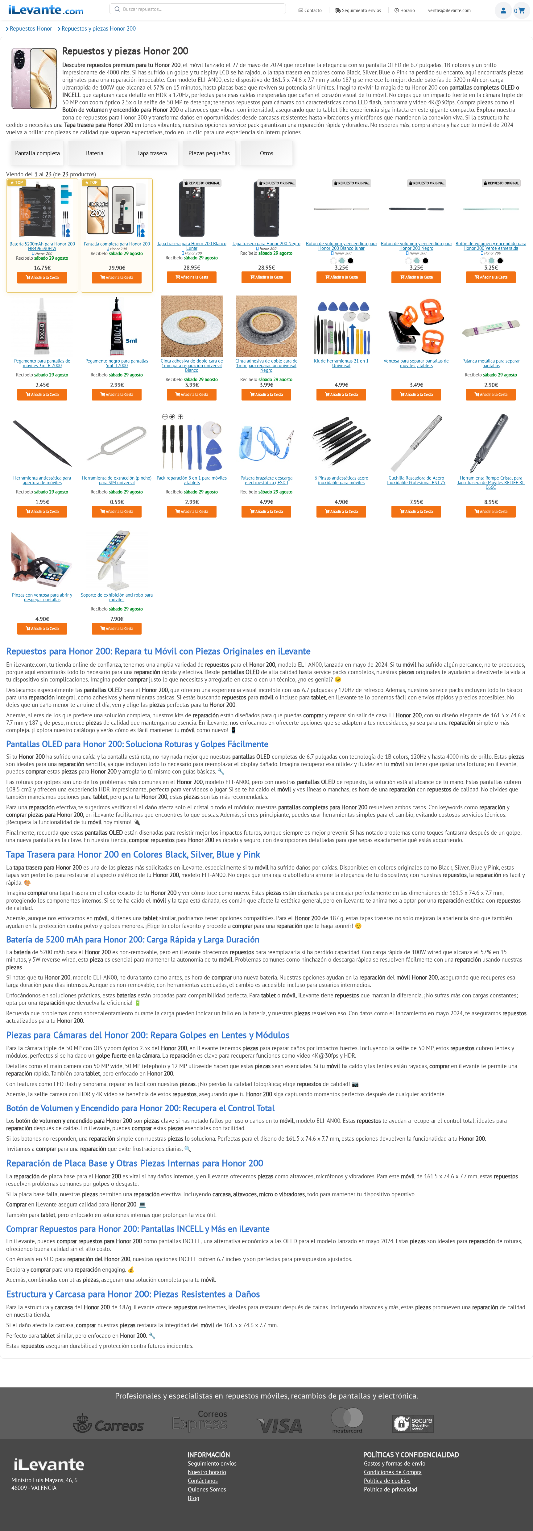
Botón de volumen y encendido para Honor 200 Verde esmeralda (491, 246)
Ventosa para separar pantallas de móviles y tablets (416, 363)
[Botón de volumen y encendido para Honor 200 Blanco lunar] (341, 209)
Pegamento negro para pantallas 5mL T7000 (116, 363)
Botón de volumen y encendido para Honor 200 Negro (416, 246)
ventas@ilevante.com (449, 10)
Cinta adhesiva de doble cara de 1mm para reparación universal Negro (266, 365)
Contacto (312, 10)
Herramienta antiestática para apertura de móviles (42, 480)
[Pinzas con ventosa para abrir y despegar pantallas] (42, 560)
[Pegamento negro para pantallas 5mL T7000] (117, 326)
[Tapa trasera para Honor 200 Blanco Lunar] (191, 209)
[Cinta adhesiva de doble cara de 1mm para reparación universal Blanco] (191, 326)
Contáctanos (203, 1480)
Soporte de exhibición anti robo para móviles (117, 597)
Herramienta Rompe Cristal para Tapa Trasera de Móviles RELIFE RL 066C (491, 482)
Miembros (503, 10)
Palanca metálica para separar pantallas (491, 363)
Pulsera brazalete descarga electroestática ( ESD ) (266, 480)
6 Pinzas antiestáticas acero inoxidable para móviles (341, 480)
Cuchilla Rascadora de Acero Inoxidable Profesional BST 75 (416, 480)
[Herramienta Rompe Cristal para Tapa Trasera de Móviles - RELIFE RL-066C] (491, 443)
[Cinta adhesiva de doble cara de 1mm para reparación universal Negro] (266, 326)
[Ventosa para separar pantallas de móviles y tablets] (416, 326)
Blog (193, 1498)
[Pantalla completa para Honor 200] (117, 209)
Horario (407, 10)
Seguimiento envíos (361, 10)
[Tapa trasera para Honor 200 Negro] (266, 209)
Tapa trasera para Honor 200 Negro (266, 243)
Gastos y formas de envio (394, 1463)
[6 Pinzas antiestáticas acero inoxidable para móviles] (341, 443)
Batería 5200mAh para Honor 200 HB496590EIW (42, 246)
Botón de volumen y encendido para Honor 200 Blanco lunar (341, 246)
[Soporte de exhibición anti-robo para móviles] (117, 560)
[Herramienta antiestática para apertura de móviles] (42, 443)
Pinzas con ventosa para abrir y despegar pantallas (42, 597)
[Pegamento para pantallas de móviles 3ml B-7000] (42, 326)
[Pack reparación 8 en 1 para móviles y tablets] (191, 443)
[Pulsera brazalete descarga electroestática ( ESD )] (266, 443)
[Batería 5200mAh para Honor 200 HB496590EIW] (42, 209)
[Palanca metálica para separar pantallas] (491, 326)
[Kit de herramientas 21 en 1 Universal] (341, 326)
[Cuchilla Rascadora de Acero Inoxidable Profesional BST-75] (416, 443)
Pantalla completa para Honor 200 (117, 244)
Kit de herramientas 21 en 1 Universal (341, 363)
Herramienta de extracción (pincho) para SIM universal (116, 480)
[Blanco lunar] (333, 260)
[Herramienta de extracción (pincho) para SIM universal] (117, 443)
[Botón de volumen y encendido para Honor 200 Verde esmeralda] (491, 209)
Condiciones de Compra (393, 1472)
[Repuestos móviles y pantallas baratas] (46, 12)
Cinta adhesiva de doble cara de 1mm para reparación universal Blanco (191, 365)
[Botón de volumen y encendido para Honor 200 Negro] (416, 209)
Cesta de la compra (521, 10)
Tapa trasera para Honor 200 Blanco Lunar (191, 246)
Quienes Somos (207, 1489)
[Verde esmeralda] (342, 260)
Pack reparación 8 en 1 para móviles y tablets (192, 480)
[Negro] (350, 260)
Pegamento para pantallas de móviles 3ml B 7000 (42, 363)
